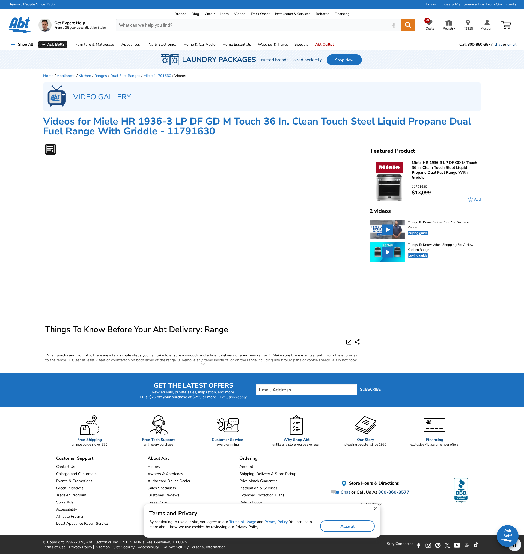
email (511, 44)
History (154, 466)
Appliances (130, 44)
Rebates (322, 13)
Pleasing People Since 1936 (31, 4)
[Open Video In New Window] (350, 341)
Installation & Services (292, 13)
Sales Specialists (162, 488)
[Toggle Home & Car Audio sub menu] (218, 44)
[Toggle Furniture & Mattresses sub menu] (117, 44)
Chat (345, 492)
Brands (180, 13)
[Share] (357, 341)
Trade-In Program (71, 495)
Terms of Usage (242, 521)
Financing (342, 13)
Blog (195, 13)
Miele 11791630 (157, 75)
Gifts (208, 13)
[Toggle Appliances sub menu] (142, 44)
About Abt (158, 458)
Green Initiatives (70, 488)
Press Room (158, 502)
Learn (224, 13)
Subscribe (370, 389)
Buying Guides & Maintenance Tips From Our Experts (471, 4)
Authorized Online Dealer (169, 481)
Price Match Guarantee (258, 481)
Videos (239, 13)
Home (236, 44)
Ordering (248, 458)
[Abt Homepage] (19, 25)
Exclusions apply (233, 397)
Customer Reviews (164, 495)
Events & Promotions (74, 481)
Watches (273, 44)
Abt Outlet (324, 44)
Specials (301, 44)
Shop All (25, 44)
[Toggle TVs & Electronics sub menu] (179, 44)
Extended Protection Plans (261, 495)
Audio (199, 44)
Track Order (260, 13)
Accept (347, 526)
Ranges (100, 75)
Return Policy (250, 502)
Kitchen (85, 75)
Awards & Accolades (165, 473)
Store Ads (64, 502)
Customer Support (74, 458)
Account (246, 466)
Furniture (95, 44)
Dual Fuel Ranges (125, 75)
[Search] (408, 25)
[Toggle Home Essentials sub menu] (253, 44)
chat (498, 44)
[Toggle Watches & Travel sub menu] (290, 44)
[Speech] (393, 25)
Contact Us (65, 466)
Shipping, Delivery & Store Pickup (267, 473)
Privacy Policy (275, 521)
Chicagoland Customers (76, 473)
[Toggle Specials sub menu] (310, 44)
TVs (162, 44)
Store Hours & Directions (373, 484)
